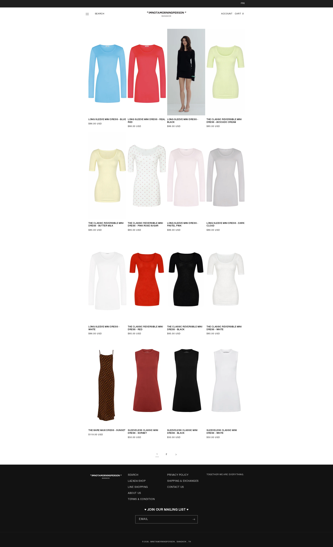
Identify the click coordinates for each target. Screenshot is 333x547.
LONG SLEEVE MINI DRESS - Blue (107, 119)
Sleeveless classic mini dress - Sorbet (143, 431)
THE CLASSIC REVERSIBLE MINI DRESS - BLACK (184, 328)
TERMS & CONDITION (141, 499)
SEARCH (133, 475)
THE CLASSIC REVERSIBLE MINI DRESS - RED (145, 328)
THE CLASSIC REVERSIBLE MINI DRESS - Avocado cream (224, 120)
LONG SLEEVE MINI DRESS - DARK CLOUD (225, 224)
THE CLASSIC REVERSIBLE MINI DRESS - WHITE (224, 328)
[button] (89, 13)
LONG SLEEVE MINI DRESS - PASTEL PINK (182, 224)
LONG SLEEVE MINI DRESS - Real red (146, 120)
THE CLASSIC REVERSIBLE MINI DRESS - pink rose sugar (145, 224)
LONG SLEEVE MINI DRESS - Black (182, 120)
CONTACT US (175, 487)
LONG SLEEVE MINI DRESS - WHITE (103, 328)
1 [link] (157, 454)
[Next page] (176, 454)
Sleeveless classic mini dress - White (222, 431)
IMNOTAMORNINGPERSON (162, 542)
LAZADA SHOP (137, 481)
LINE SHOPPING (138, 487)
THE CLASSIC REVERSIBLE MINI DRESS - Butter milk (105, 224)
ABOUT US (134, 493)
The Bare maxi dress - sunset (106, 430)
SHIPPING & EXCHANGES (183, 481)
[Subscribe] (194, 519)
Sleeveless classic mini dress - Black (182, 431)
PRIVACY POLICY (177, 475)
